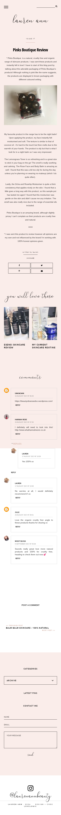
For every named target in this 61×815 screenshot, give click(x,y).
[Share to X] (42, 265)
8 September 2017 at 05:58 (25, 544)
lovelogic (30, 806)
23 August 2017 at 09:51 (24, 515)
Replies (17, 444)
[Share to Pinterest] (19, 271)
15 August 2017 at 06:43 (24, 396)
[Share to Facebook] (19, 265)
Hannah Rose (21, 419)
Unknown (19, 393)
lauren (35, 252)
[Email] (42, 271)
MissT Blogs (20, 541)
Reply (17, 405)
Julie (17, 512)
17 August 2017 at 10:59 (31, 456)
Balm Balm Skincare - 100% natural (27, 627)
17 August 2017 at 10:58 (24, 486)
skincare (30, 258)
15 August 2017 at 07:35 (24, 422)
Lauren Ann (30, 19)
